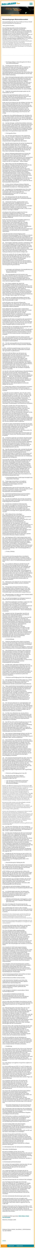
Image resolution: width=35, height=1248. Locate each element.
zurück (4, 1240)
